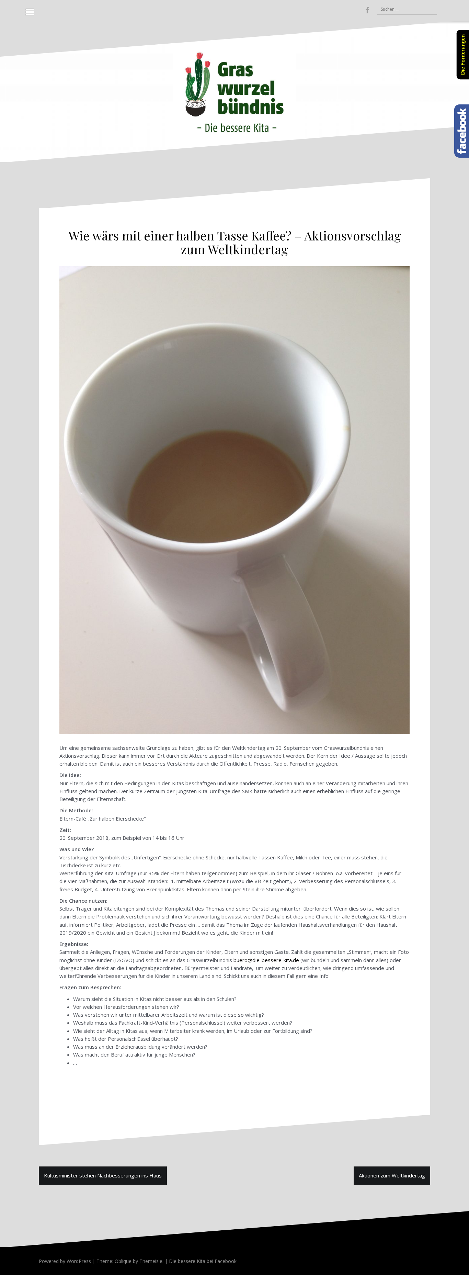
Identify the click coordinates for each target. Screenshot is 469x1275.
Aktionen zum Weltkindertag (392, 1175)
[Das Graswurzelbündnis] (234, 91)
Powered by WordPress (65, 1261)
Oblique (123, 1261)
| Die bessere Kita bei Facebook (200, 1261)
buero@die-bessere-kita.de (266, 960)
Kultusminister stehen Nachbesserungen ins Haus (103, 1175)
